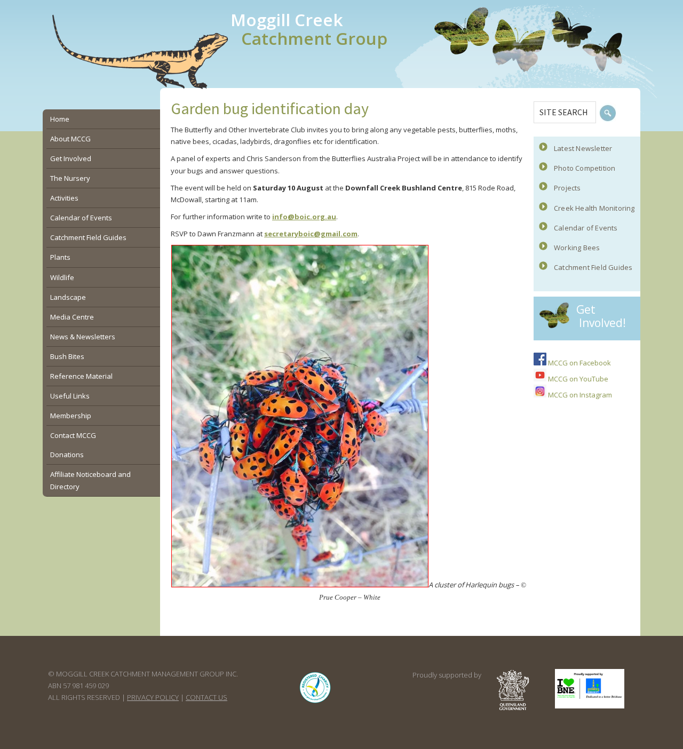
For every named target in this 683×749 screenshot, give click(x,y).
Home (59, 119)
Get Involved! (601, 316)
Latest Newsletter (583, 148)
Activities (64, 198)
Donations (67, 454)
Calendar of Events (586, 228)
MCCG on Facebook (578, 363)
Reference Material (81, 376)
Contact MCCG (73, 435)
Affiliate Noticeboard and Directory (90, 480)
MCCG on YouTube (577, 379)
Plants (60, 257)
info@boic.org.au (304, 216)
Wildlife (62, 277)
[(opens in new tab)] (315, 703)
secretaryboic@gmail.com (311, 233)
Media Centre (72, 317)
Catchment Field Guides (593, 267)
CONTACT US (206, 697)
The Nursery (70, 178)
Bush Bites (67, 356)
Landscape (68, 297)
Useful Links (70, 396)
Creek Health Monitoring (594, 208)
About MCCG (70, 139)
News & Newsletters (82, 336)
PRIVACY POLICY (153, 697)
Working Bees (577, 247)
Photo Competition (584, 168)
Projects (567, 188)
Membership (70, 415)
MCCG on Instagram (579, 395)
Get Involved (70, 158)
